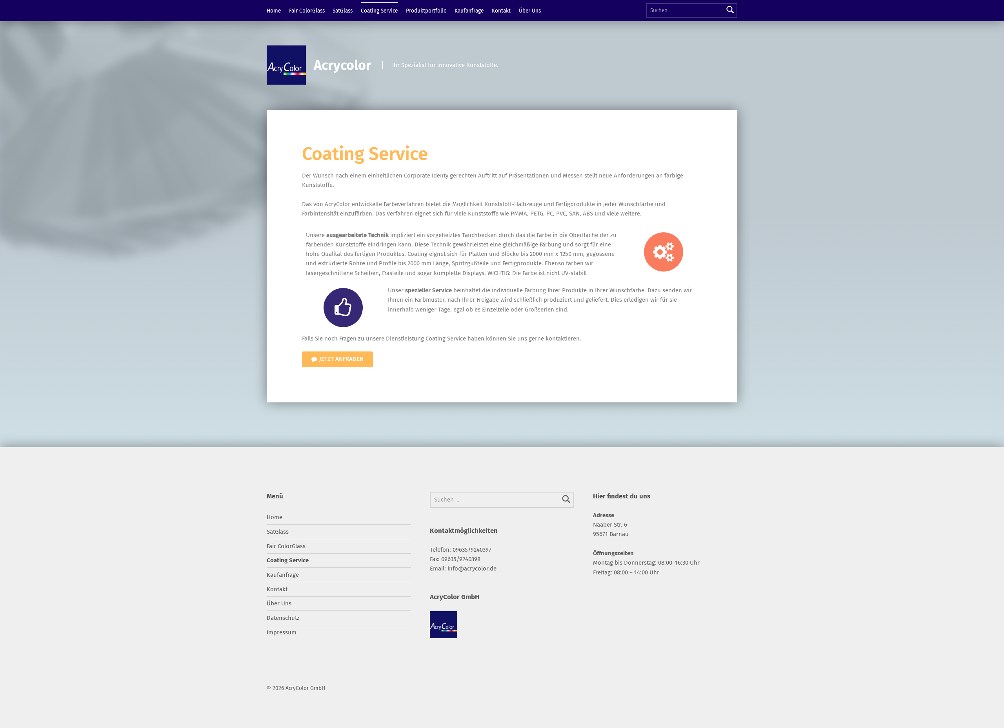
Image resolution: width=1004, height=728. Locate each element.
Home (274, 10)
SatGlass (343, 10)
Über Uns (530, 10)
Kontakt (501, 10)
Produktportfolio (426, 10)
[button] (337, 359)
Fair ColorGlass (307, 10)
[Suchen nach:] (691, 10)
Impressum (281, 632)
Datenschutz (283, 617)
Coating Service (379, 10)
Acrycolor (342, 65)
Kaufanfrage (469, 10)
